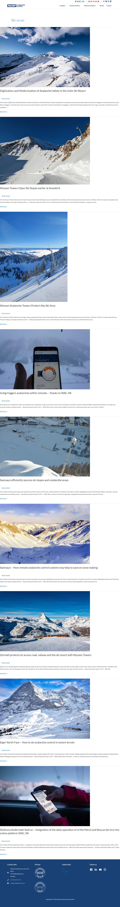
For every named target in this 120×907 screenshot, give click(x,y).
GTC (63, 869)
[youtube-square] (109, 1)
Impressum (65, 871)
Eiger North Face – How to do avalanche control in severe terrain (37, 742)
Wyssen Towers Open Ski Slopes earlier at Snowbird (30, 188)
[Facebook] (91, 869)
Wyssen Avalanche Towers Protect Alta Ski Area (27, 305)
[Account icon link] (75, 1)
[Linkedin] (95, 869)
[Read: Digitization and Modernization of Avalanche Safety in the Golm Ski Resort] (45, 57)
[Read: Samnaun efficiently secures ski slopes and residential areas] (45, 446)
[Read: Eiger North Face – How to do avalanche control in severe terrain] (45, 708)
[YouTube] (100, 869)
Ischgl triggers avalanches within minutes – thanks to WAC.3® (35, 393)
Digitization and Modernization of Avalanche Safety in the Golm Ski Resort (43, 90)
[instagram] (104, 1)
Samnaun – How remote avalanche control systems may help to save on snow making (49, 567)
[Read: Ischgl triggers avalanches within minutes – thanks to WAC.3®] (45, 359)
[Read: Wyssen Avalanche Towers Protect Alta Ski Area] (33, 256)
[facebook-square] (106, 1)
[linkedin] (111, 1)
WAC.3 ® (80, 1)
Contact (64, 873)
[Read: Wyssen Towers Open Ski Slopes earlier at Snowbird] (45, 150)
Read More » (3, 112)
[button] (66, 6)
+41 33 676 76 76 (15, 880)
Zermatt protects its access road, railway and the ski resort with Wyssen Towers (45, 655)
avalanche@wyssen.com (17, 883)
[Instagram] (104, 869)
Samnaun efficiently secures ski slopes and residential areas (34, 480)
